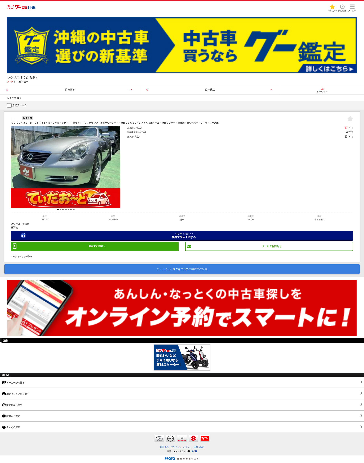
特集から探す (13, 416)
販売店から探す (14, 405)
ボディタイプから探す (17, 393)
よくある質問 (13, 427)
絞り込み (210, 89)
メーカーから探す (15, 382)
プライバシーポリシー (181, 447)
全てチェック (19, 105)
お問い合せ (199, 447)
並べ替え (70, 89)
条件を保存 (322, 92)
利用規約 (164, 447)
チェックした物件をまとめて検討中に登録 (182, 269)
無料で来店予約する (184, 236)
